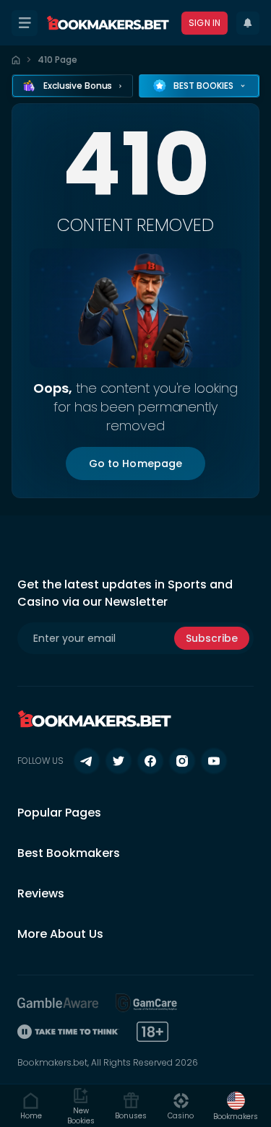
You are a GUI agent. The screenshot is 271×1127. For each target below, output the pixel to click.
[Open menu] (25, 23)
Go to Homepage (136, 463)
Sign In (204, 23)
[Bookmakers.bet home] (107, 23)
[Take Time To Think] (68, 1032)
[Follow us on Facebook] (150, 761)
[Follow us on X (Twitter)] (118, 761)
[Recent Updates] (247, 23)
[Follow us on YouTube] (213, 761)
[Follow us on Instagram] (182, 761)
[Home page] (16, 60)
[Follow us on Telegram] (86, 761)
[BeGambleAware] (57, 1003)
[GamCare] (147, 1003)
